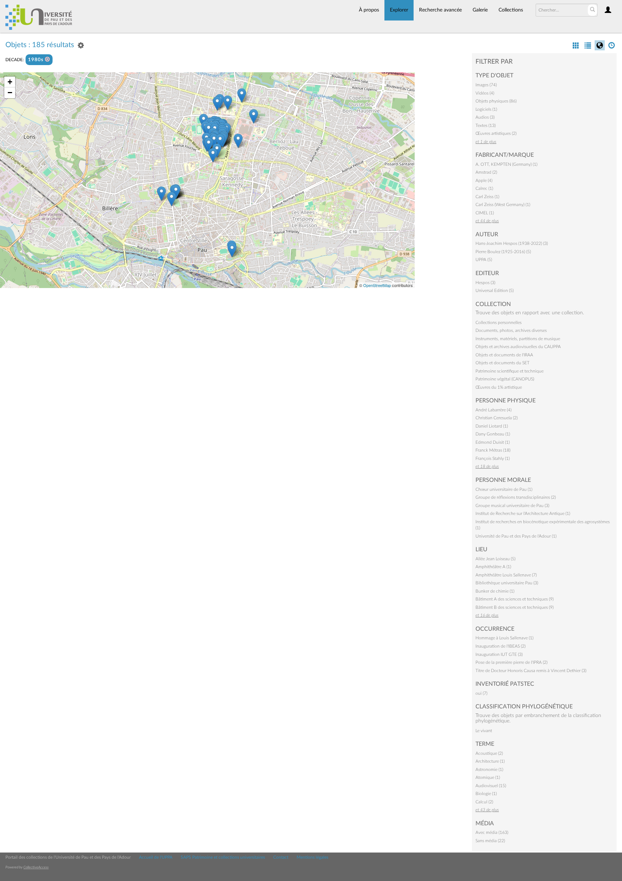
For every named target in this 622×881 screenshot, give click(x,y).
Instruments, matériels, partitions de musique (517, 339)
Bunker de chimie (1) (494, 591)
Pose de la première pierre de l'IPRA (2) (511, 662)
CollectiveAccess (36, 867)
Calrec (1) (484, 188)
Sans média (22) (490, 841)
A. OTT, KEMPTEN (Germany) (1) (506, 164)
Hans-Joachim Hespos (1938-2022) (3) (511, 243)
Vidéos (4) (484, 93)
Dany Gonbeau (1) (492, 434)
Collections (511, 10)
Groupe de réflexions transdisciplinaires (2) (515, 497)
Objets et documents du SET (502, 363)
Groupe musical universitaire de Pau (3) (512, 505)
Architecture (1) (490, 761)
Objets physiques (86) (496, 101)
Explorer (399, 10)
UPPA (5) (483, 259)
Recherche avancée (440, 10)
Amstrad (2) (486, 172)
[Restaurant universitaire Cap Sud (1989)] (208, 144)
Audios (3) (485, 117)
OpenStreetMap (377, 285)
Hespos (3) (485, 282)
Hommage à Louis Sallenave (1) (504, 638)
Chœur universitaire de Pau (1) (503, 489)
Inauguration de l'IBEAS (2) (500, 646)
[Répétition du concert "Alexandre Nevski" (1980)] (231, 250)
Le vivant (483, 731)
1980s (36, 60)
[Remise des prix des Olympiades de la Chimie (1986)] (227, 102)
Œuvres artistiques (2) (496, 133)
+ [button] (10, 81)
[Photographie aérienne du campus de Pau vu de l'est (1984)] (253, 116)
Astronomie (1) (489, 769)
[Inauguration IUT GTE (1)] (213, 140)
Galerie (480, 10)
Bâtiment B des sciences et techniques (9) (514, 607)
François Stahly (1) (492, 458)
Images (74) (486, 85)
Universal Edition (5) (494, 290)
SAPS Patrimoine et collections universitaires (223, 857)
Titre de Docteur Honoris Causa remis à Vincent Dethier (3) (530, 670)
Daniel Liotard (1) (491, 426)
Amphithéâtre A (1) (493, 567)
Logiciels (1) (486, 109)
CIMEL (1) (484, 213)
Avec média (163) (491, 832)
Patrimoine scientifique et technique (509, 371)
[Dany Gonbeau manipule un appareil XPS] (217, 103)
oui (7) (481, 693)
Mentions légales (312, 857)
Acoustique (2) (489, 753)
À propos (369, 10)
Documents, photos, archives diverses (511, 330)
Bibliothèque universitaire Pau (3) (506, 583)
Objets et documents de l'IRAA (504, 355)
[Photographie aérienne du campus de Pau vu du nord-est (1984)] (241, 95)
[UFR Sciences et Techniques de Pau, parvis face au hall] (220, 141)
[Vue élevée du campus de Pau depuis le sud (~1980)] (212, 155)
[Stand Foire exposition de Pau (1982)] (161, 193)
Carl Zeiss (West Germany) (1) (502, 204)
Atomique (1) (487, 777)
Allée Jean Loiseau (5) (495, 559)
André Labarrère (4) (493, 410)
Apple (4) (483, 180)
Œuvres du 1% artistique (498, 387)
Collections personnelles (498, 322)
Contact (280, 857)
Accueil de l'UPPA (155, 857)
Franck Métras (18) (492, 450)
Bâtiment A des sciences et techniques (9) (514, 599)
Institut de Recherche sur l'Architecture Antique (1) (522, 513)
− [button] (10, 92)
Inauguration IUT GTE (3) (499, 654)
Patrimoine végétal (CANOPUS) (504, 379)
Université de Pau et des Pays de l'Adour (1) (515, 536)
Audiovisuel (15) (490, 786)
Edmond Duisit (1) (492, 442)
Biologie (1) (486, 793)
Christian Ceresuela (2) (496, 418)
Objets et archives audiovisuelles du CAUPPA (518, 346)
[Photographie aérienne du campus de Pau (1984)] (238, 140)
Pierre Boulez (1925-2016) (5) (503, 252)
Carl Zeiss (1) (487, 197)
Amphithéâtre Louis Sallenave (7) (506, 575)
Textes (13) (485, 125)
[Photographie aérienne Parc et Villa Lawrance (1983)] (171, 199)
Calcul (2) (484, 802)
